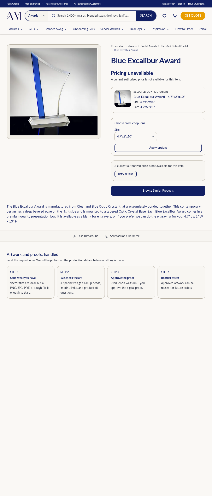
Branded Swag (54, 29)
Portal (202, 29)
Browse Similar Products (158, 190)
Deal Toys (136, 29)
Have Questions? (196, 4)
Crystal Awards (149, 46)
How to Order (184, 29)
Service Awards (110, 29)
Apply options (158, 147)
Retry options (125, 174)
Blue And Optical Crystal (174, 46)
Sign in (181, 4)
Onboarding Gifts (84, 29)
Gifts (32, 29)
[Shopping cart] (175, 16)
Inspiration (158, 29)
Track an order (167, 4)
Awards (14, 29)
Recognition (117, 46)
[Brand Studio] (164, 15)
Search (146, 15)
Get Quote (193, 15)
